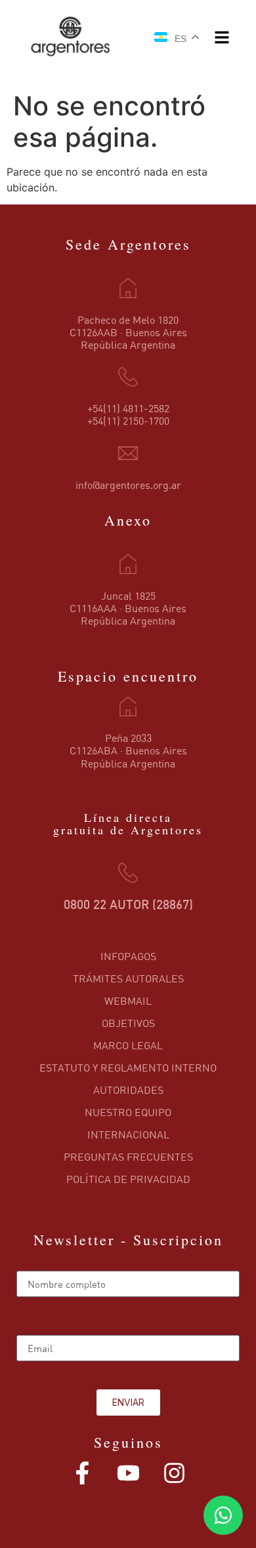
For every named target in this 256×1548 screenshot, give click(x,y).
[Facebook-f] (82, 1473)
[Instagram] (174, 1473)
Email (29, 1330)
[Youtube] (128, 1473)
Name (30, 1265)
